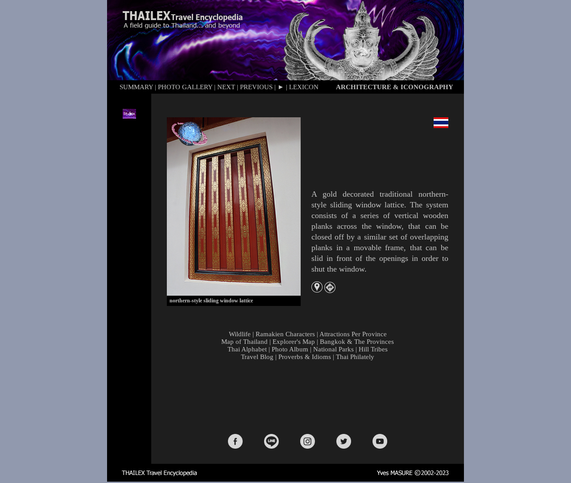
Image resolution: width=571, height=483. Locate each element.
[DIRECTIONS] (329, 290)
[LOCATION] (317, 290)
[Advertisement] (309, 396)
